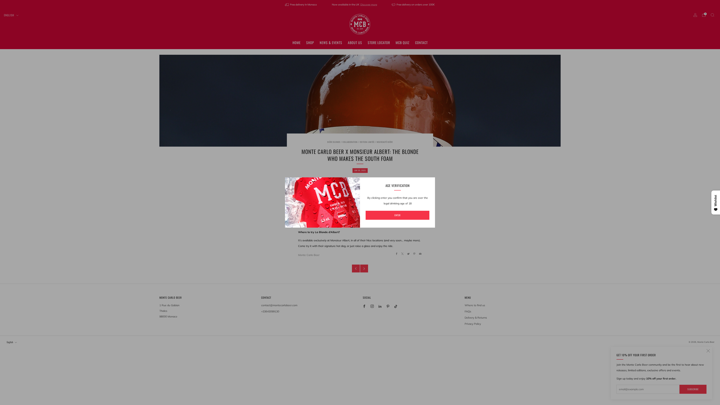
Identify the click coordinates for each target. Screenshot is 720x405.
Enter (397, 215)
